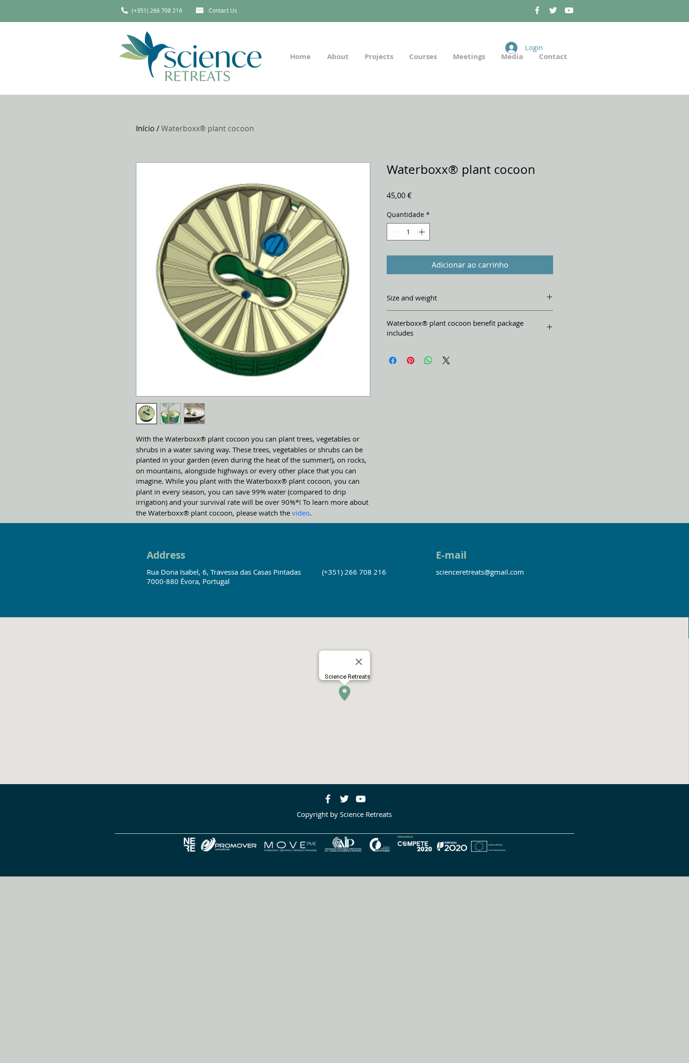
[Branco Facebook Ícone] (537, 10)
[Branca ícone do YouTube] (569, 10)
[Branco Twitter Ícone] (553, 10)
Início (145, 128)
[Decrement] (394, 232)
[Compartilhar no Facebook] (392, 360)
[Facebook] (328, 799)
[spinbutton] (408, 232)
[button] (378, 56)
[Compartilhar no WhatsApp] (428, 360)
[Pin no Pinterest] (410, 360)
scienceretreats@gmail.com (480, 571)
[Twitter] (344, 799)
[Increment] (422, 232)
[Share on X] (446, 360)
